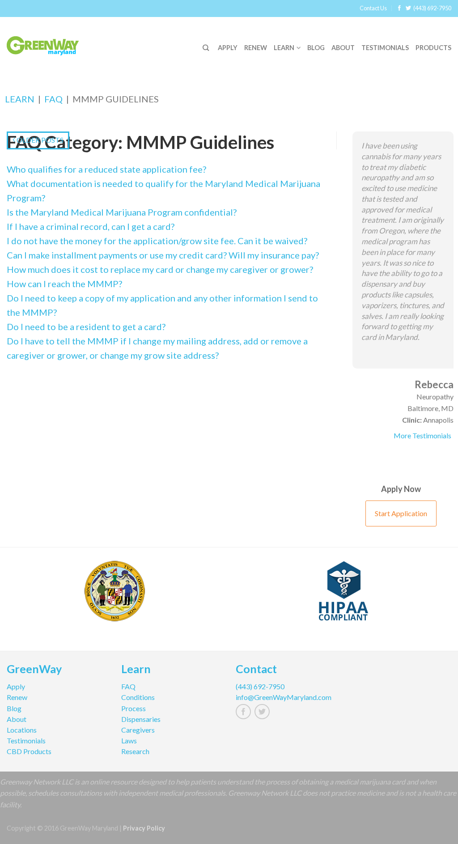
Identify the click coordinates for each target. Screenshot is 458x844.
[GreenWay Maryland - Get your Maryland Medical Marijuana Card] (54, 43)
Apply (227, 47)
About (343, 47)
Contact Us (373, 8)
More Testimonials (422, 435)
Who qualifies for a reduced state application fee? (106, 169)
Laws (129, 740)
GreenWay (34, 670)
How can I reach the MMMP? (64, 283)
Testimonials (385, 47)
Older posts (39, 140)
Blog (316, 47)
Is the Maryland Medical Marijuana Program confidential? (122, 212)
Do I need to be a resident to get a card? (86, 326)
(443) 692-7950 (432, 8)
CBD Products (29, 751)
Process (133, 708)
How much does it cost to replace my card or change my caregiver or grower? (160, 269)
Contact (256, 670)
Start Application (401, 513)
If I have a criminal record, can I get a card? (90, 226)
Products (433, 47)
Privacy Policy (144, 828)
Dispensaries (141, 719)
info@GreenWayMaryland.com (283, 697)
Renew (255, 47)
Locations (22, 729)
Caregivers (138, 729)
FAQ (53, 98)
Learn (284, 47)
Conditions (138, 697)
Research (135, 751)
